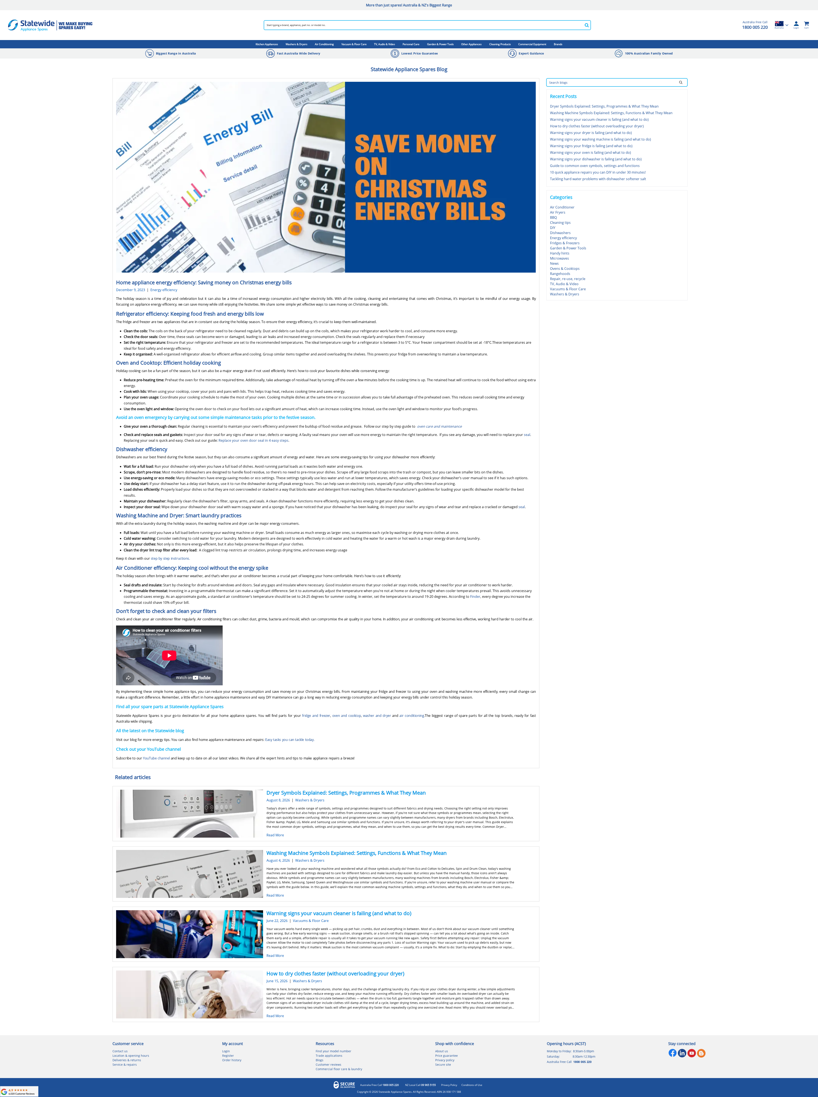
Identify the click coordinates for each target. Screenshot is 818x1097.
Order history (231, 1060)
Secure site (443, 1064)
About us (441, 1051)
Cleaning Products (500, 44)
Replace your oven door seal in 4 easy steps (253, 440)
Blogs (319, 1060)
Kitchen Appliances (267, 44)
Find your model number (333, 1051)
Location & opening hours (130, 1056)
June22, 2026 (277, 920)
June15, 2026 (277, 981)
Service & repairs (124, 1064)
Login (226, 1051)
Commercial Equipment (532, 44)
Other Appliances (471, 44)
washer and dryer (377, 715)
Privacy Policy (449, 1085)
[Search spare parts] (586, 25)
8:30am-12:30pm (584, 1056)
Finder (475, 596)
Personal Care (411, 44)
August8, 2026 (278, 800)
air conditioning (411, 715)
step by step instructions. (170, 558)
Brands (558, 44)
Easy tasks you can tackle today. (289, 739)
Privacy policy (444, 1060)
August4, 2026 (278, 860)
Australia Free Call (379, 1085)
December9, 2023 (130, 290)
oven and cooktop (346, 715)
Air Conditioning (324, 44)
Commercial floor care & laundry (339, 1069)
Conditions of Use (471, 1085)
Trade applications (329, 1056)
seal (527, 434)
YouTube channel (156, 758)
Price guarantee (446, 1056)
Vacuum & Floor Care (354, 44)
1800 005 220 (755, 27)
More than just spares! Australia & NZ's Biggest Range (409, 5)
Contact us (120, 1051)
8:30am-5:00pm (583, 1051)
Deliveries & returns (126, 1060)
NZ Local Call (420, 1085)
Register (228, 1056)
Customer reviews (328, 1064)
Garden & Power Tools (440, 44)
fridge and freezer (316, 715)
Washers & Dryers (296, 44)
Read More (275, 835)
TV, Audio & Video (384, 44)
